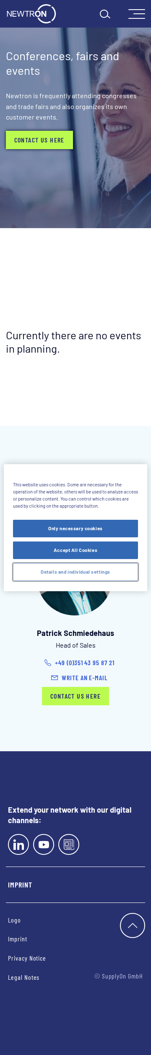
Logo (14, 920)
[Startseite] (31, 13)
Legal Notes (23, 977)
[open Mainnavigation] (136, 14)
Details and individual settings (75, 572)
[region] (75, 527)
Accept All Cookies (75, 550)
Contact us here (39, 140)
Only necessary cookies (75, 528)
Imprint (20, 884)
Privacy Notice (27, 958)
